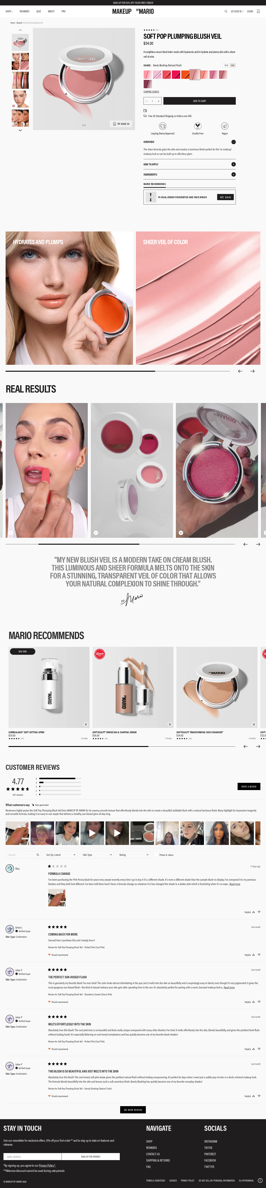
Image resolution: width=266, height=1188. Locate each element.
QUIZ (38, 11)
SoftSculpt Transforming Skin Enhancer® (199, 732)
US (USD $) (236, 11)
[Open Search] (226, 11)
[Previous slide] (240, 371)
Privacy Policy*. (47, 1165)
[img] (40, 805)
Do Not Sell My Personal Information (217, 1180)
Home (12, 22)
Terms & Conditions (155, 1180)
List (232, 65)
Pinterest (210, 1154)
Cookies (173, 1180)
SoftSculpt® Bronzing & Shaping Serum (114, 732)
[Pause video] (11, 533)
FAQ (148, 1166)
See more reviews (133, 1110)
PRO (64, 11)
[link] (151, 30)
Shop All (19, 22)
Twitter (209, 1166)
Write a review (249, 786)
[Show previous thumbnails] (20, 30)
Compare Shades (151, 91)
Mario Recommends (154, 184)
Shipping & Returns (158, 1160)
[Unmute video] (16, 533)
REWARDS (24, 11)
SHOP (9, 11)
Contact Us (153, 1154)
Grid (226, 65)
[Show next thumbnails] (20, 130)
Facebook (210, 1160)
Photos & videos (166, 855)
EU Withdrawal (246, 1180)
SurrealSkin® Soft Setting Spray (27, 732)
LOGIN (250, 11)
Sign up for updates (90, 1156)
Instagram (210, 1141)
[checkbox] (170, 855)
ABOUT (51, 11)
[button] (86, 724)
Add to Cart (199, 101)
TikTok (208, 1147)
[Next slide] (252, 371)
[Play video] (96, 533)
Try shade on (123, 124)
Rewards (151, 1147)
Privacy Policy (187, 1180)
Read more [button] (234, 884)
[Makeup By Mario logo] (133, 11)
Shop (149, 1141)
